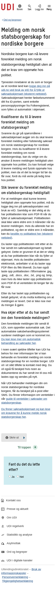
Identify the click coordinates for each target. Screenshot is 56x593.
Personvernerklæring (15, 577)
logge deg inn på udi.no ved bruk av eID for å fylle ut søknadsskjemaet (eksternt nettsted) (25, 90)
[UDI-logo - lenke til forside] (7, 8)
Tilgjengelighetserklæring (17, 581)
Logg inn (39, 7)
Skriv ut (12, 438)
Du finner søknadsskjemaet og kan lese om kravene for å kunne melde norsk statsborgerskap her (25, 413)
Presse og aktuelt (17, 508)
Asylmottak (13, 543)
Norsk (20, 7)
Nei (22, 476)
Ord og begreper (17, 551)
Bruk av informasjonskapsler (21, 571)
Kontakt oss (13, 500)
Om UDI (12, 517)
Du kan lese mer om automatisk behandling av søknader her (21, 341)
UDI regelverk (15, 526)
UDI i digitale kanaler (20, 560)
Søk (29, 7)
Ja (13, 476)
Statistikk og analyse (19, 534)
